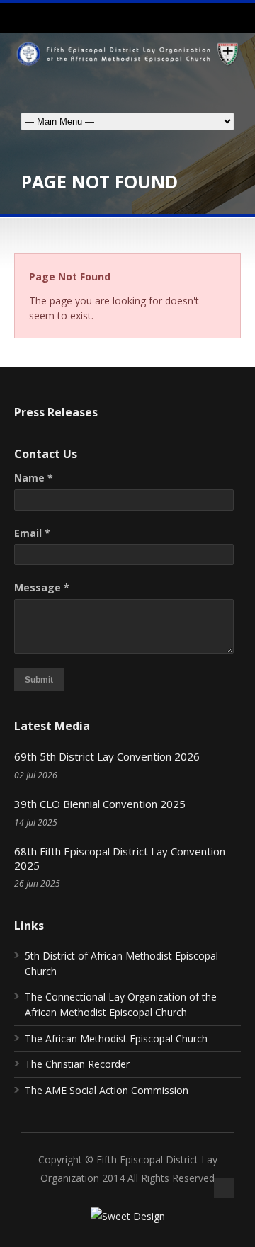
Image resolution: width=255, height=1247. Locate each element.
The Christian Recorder (77, 1064)
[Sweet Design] (128, 1216)
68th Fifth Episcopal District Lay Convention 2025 (119, 858)
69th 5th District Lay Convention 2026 (107, 756)
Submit (39, 680)
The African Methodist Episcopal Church (116, 1038)
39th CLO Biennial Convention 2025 (100, 804)
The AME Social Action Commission (106, 1090)
